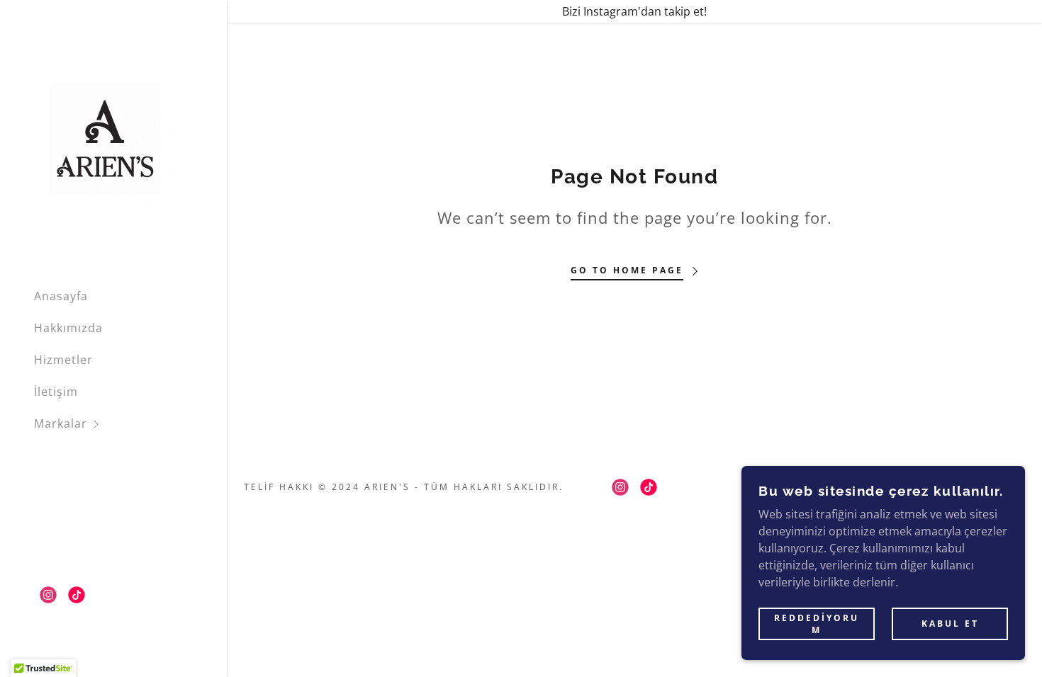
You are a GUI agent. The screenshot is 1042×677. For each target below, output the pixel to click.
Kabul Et (950, 624)
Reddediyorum (816, 624)
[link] (105, 137)
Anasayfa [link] (61, 296)
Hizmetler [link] (63, 360)
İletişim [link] (56, 391)
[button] (130, 424)
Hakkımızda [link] (68, 328)
